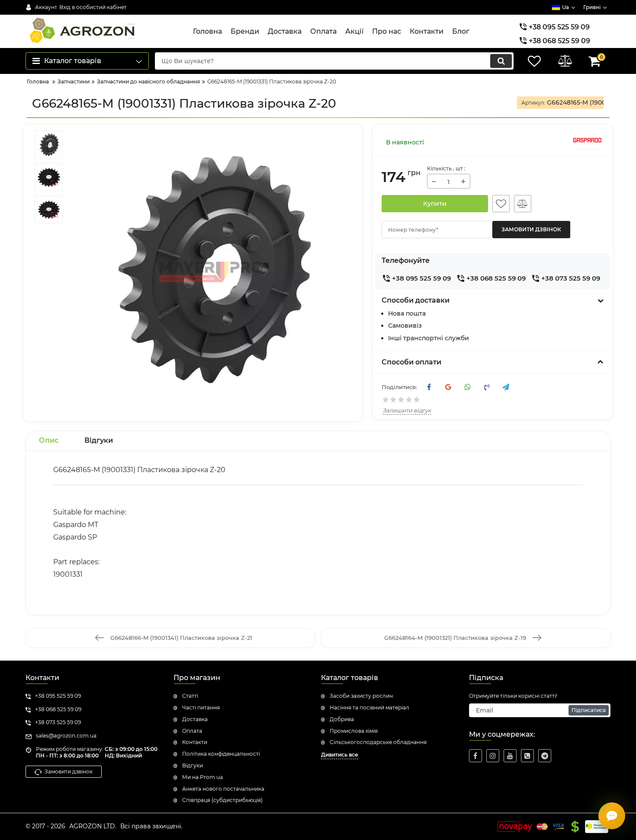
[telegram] (544, 755)
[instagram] (492, 755)
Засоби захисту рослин (361, 696)
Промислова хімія (354, 731)
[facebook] (475, 755)
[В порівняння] (522, 203)
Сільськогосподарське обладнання (378, 742)
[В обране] (501, 203)
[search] (501, 61)
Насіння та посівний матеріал (369, 707)
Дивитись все (339, 754)
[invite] (527, 755)
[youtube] (510, 755)
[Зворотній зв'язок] (611, 815)
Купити (434, 204)
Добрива (342, 719)
